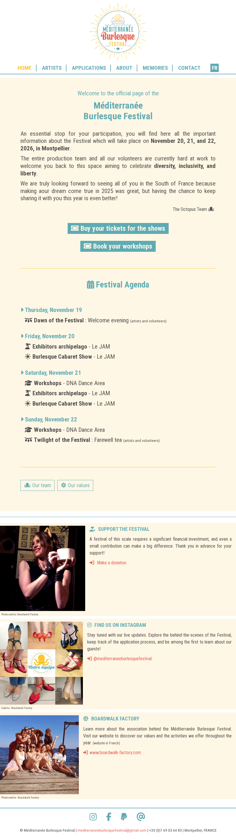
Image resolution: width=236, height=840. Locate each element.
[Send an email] (142, 817)
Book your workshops (122, 246)
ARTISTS (52, 68)
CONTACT (189, 68)
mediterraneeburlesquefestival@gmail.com (111, 830)
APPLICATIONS (89, 68)
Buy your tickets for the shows (123, 228)
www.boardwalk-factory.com (115, 752)
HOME (25, 68)
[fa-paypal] (125, 817)
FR (214, 68)
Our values (79, 485)
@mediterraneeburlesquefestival (123, 658)
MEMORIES (155, 68)
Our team (41, 485)
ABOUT (124, 68)
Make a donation (111, 562)
